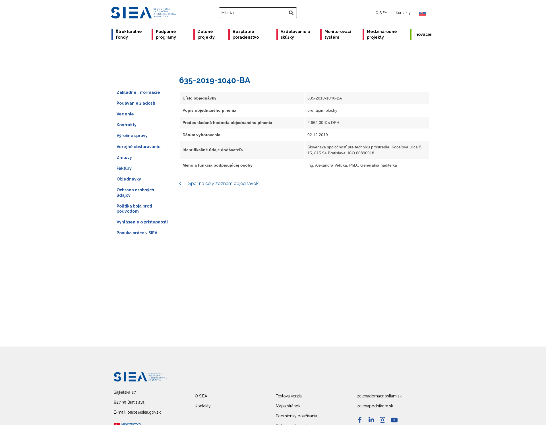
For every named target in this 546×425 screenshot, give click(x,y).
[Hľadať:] (258, 12)
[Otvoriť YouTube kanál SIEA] (394, 420)
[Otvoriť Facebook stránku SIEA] (360, 420)
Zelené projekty (206, 34)
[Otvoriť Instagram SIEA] (382, 420)
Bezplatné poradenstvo (246, 34)
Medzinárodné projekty (382, 34)
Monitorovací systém (337, 34)
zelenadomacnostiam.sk (379, 396)
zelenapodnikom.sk (375, 406)
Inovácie (423, 34)
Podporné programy (166, 34)
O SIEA (381, 13)
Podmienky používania (296, 416)
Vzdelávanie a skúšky (295, 34)
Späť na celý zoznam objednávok (222, 183)
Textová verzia (289, 396)
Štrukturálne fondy (129, 34)
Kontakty (403, 13)
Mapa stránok (288, 406)
